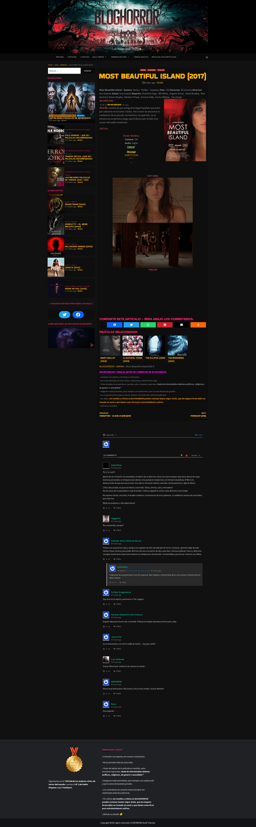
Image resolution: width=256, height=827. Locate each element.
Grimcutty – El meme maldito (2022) (76, 225)
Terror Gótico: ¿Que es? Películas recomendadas (78, 157)
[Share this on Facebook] (114, 324)
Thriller (161, 70)
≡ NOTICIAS (71, 57)
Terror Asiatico (141, 57)
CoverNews (136, 822)
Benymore (123, 567)
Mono (160, 82)
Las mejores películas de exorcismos (70, 118)
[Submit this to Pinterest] (165, 324)
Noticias (80, 116)
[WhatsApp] (148, 324)
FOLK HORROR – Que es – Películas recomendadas (78, 136)
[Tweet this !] (131, 324)
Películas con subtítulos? (164, 57)
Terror (68, 175)
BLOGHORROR (106, 366)
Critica (67, 202)
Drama (143, 70)
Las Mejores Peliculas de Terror (62, 116)
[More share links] (198, 324)
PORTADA (60, 57)
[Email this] (181, 324)
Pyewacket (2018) (198, 414)
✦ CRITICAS (84, 57)
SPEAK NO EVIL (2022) (76, 288)
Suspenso (151, 70)
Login (199, 435)
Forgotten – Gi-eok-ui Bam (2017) (115, 414)
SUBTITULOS (131, 155)
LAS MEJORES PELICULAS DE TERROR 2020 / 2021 (77, 178)
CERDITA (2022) (72, 267)
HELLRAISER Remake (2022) (79, 246)
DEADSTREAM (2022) (75, 204)
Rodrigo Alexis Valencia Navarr (138, 571)
